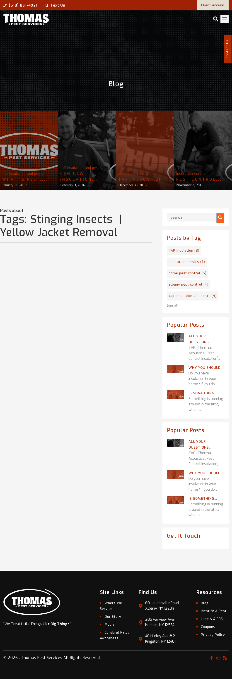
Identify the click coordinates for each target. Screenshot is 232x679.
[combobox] (195, 217)
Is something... (202, 393)
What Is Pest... (24, 179)
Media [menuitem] (110, 624)
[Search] (220, 218)
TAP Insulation (184, 250)
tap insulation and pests (23, 174)
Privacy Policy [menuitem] (213, 635)
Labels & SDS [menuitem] (212, 619)
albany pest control (135, 174)
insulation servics (191, 174)
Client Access (212, 5)
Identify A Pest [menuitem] (214, 611)
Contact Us (227, 49)
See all (173, 305)
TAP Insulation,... (144, 179)
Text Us (58, 5)
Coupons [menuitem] (208, 627)
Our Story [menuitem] (113, 617)
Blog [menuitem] (204, 603)
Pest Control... (199, 179)
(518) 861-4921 (23, 5)
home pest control (187, 273)
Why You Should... (205, 367)
